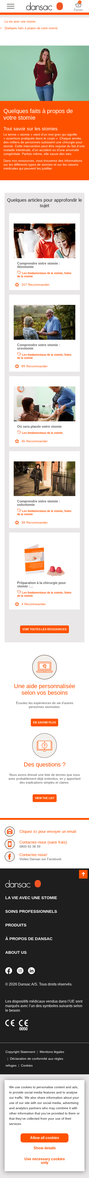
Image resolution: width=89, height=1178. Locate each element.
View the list (44, 798)
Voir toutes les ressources (44, 629)
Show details (45, 1148)
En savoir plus (44, 722)
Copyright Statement (20, 1052)
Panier (78, 6)
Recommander (35, 284)
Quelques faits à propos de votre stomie (31, 28)
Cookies (27, 1065)
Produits (15, 925)
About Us (16, 952)
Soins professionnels (31, 911)
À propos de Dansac (28, 938)
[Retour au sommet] (83, 874)
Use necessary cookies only (44, 1161)
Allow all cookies (44, 1138)
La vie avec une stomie (20, 21)
